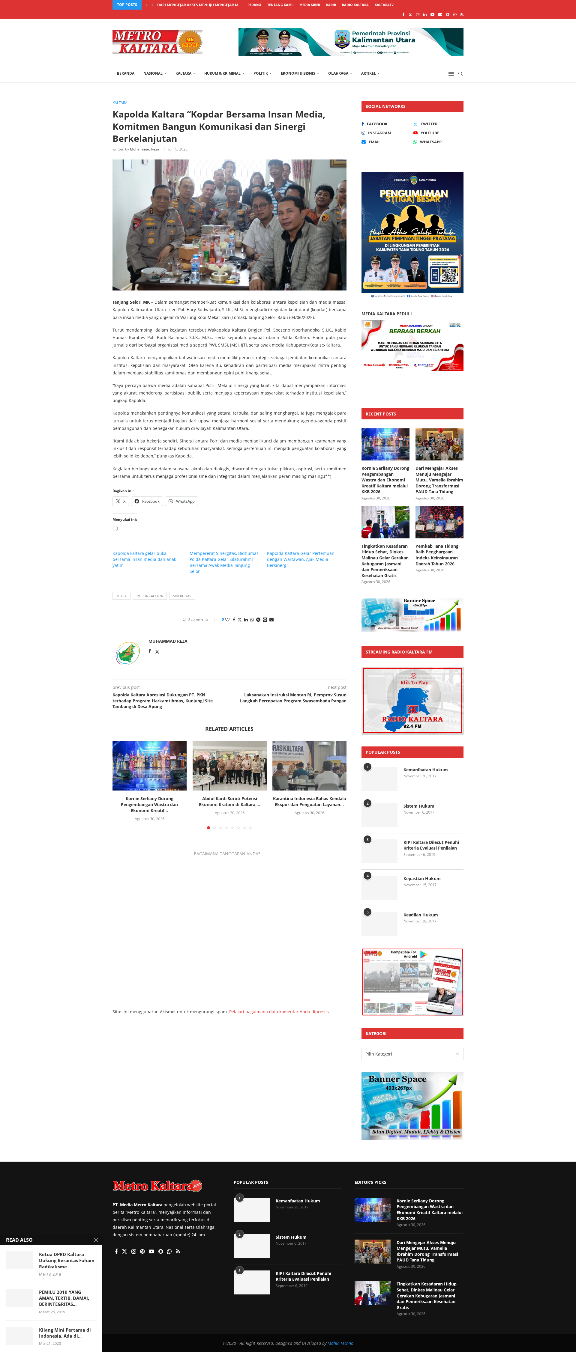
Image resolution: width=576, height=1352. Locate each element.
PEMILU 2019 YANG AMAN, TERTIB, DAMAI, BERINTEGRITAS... (64, 1298)
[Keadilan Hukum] (380, 924)
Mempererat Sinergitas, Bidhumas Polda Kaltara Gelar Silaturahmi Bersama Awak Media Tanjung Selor (224, 562)
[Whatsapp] (455, 14)
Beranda (125, 73)
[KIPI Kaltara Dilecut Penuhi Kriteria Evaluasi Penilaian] (380, 851)
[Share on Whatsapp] (252, 619)
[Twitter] (410, 14)
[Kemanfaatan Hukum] (380, 779)
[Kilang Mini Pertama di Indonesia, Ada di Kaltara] (19, 1336)
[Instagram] (417, 14)
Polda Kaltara (150, 596)
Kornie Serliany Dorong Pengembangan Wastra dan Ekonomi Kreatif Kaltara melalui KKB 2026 (385, 479)
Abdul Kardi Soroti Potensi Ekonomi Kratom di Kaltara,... (229, 801)
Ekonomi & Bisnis (298, 73)
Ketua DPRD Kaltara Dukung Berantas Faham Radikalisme (66, 1260)
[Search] (461, 73)
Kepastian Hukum (422, 878)
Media (121, 596)
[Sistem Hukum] (380, 815)
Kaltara (183, 73)
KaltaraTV (384, 4)
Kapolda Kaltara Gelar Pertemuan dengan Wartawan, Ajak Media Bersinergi (300, 559)
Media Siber (309, 4)
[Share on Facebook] (234, 619)
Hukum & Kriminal (222, 73)
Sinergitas (182, 596)
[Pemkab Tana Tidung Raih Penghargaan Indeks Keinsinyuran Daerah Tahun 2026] (440, 522)
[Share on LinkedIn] (246, 619)
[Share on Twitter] (240, 619)
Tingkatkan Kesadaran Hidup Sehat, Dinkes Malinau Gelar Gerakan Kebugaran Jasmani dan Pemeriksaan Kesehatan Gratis (385, 560)
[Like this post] (227, 619)
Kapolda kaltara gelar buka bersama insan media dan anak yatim (144, 559)
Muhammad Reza (144, 149)
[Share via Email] (271, 619)
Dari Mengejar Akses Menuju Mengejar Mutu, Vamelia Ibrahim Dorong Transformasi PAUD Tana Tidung (439, 479)
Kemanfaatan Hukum (426, 770)
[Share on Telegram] (258, 619)
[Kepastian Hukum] (380, 888)
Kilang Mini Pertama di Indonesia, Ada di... (65, 1333)
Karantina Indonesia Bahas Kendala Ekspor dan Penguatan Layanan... (309, 801)
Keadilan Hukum (421, 915)
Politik (261, 73)
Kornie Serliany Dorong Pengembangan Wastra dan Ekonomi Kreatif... (149, 804)
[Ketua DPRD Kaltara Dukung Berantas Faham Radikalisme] (19, 1260)
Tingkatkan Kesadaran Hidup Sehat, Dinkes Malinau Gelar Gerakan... (226, 4)
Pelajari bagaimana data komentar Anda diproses (279, 1011)
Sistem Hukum (419, 806)
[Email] (440, 14)
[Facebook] (403, 14)
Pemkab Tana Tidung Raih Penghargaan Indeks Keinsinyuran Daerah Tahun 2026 (437, 555)
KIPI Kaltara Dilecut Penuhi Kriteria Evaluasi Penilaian (431, 845)
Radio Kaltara (355, 4)
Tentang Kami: (280, 4)
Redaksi (254, 4)
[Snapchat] (447, 14)
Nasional (153, 73)
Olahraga (338, 73)
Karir (331, 4)
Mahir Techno (340, 1343)
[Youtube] (432, 14)
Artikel (368, 73)
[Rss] (462, 14)
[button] (146, 5)
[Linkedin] (425, 14)
